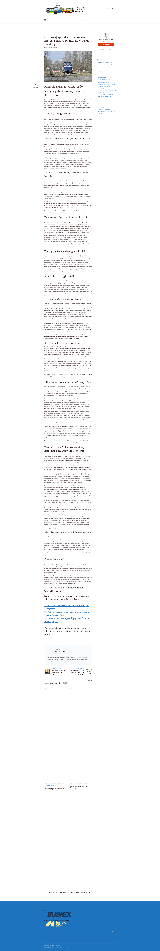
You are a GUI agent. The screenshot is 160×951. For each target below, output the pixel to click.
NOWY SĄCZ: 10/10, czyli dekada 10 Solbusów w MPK (55, 893)
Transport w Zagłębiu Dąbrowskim (55, 33)
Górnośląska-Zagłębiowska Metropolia (55, 31)
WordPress (75, 948)
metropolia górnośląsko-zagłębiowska (104, 80)
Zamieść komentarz (35, 86)
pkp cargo (106, 92)
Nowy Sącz (61, 889)
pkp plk (110, 94)
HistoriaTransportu (56, 641)
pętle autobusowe (51, 785)
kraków (107, 75)
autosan (101, 66)
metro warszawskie (103, 82)
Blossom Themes (62, 948)
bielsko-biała (109, 66)
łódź (100, 113)
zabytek (100, 109)
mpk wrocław (111, 86)
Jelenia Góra (61, 783)
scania (100, 98)
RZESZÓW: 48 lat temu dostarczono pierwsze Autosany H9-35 (80, 893)
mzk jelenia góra (102, 90)
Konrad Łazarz (47, 47)
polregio (101, 96)
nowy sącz (112, 90)
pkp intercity (102, 94)
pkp (99, 92)
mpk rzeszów (102, 86)
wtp (107, 107)
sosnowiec (74, 641)
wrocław (101, 107)
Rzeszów (85, 889)
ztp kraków (111, 111)
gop (51, 641)
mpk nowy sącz (111, 84)
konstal (100, 75)
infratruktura (63, 641)
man (114, 75)
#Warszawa (101, 64)
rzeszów (108, 96)
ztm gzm (107, 109)
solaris (106, 98)
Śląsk (68, 641)
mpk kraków (101, 84)
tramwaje (79, 641)
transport (83, 641)
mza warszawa (102, 88)
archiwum (109, 64)
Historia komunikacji (74, 31)
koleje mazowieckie (103, 73)
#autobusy (100, 62)
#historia (108, 62)
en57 (49, 641)
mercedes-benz (102, 77)
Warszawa (86, 783)
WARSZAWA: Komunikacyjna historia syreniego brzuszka (78, 787)
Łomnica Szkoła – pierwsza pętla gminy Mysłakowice (54, 789)
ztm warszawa (102, 111)
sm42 (71, 641)
